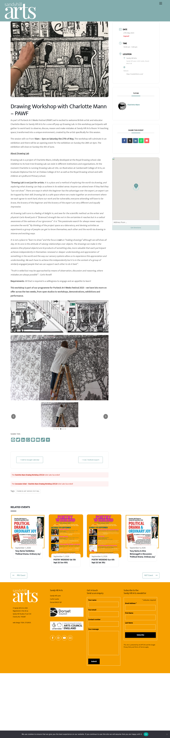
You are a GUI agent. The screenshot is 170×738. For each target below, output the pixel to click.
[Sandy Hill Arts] (20, 18)
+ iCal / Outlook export (90, 541)
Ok (146, 734)
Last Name (129, 704)
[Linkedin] (135, 140)
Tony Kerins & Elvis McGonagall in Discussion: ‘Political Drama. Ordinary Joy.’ (142, 636)
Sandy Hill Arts (19, 690)
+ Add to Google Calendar (29, 541)
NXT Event (148, 657)
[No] (167, 734)
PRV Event (21, 657)
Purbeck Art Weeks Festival (28, 573)
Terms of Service (140, 729)
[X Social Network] (129, 140)
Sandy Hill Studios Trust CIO (22, 696)
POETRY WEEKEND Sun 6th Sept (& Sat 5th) (103, 643)
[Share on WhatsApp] (141, 140)
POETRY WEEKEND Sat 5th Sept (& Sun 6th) (65, 643)
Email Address (131, 685)
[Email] (146, 140)
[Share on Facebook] (124, 140)
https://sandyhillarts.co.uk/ (134, 74)
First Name (129, 695)
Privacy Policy (128, 729)
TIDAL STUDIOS (26, 704)
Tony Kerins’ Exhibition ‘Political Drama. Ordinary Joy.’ (28, 634)
